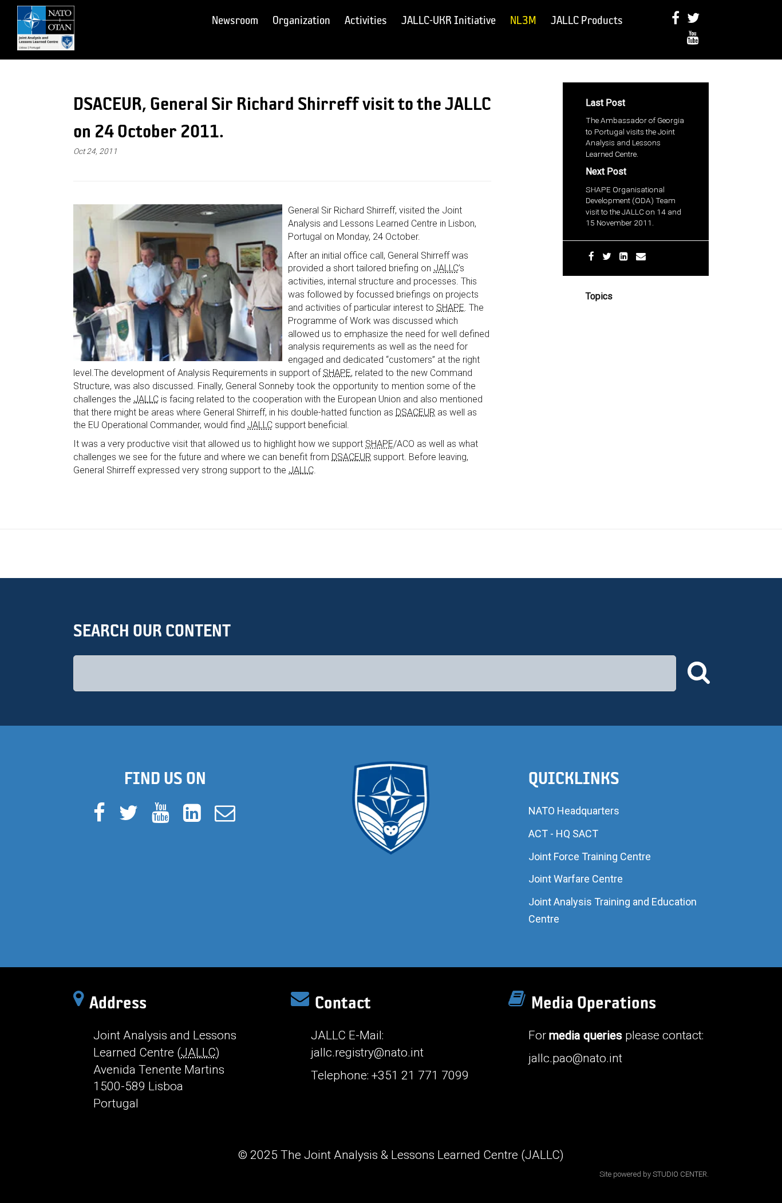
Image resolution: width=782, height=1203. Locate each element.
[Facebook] (676, 18)
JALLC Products (587, 19)
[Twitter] (693, 18)
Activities (366, 19)
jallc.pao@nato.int (575, 1058)
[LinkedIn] (623, 256)
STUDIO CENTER (680, 1174)
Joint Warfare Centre (575, 879)
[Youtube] (693, 37)
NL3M (523, 19)
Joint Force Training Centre (589, 856)
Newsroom (235, 19)
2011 (595, 314)
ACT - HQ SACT (563, 834)
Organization (301, 19)
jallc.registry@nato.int (367, 1052)
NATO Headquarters (573, 811)
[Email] (641, 256)
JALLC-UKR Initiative (448, 19)
